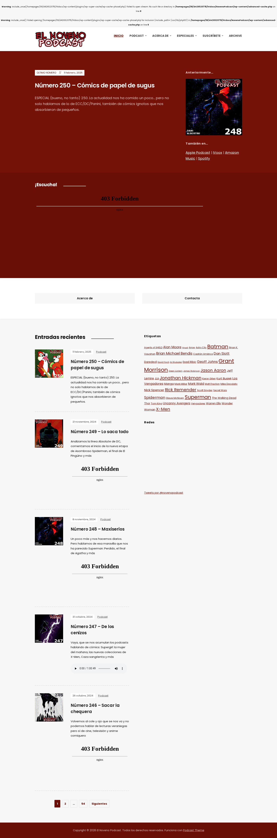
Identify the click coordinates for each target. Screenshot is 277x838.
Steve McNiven (175, 398)
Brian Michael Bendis (174, 353)
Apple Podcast (198, 152)
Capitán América (203, 353)
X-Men (163, 409)
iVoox (217, 152)
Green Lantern (176, 371)
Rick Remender (180, 390)
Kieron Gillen (209, 378)
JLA (157, 378)
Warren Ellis (213, 403)
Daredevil (150, 362)
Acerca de (160, 36)
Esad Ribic (189, 362)
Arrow (192, 347)
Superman (198, 397)
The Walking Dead (224, 398)
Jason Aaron (213, 370)
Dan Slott (222, 353)
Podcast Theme (193, 830)
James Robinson (191, 371)
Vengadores (198, 403)
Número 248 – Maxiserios (97, 529)
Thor (147, 403)
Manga (169, 384)
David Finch (163, 362)
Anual (185, 347)
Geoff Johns (207, 361)
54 (83, 804)
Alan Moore (172, 347)
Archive (235, 36)
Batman (217, 346)
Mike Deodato (228, 383)
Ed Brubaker (176, 362)
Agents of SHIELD (153, 347)
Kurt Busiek (224, 378)
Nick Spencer (154, 390)
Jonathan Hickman (180, 378)
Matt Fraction (212, 383)
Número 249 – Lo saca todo (100, 432)
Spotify (204, 158)
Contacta (192, 298)
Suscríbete (211, 36)
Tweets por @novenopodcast (163, 493)
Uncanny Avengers (176, 403)
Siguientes (99, 804)
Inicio (118, 36)
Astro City (201, 347)
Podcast (136, 36)
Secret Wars (220, 390)
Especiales (185, 36)
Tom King (156, 403)
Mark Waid (196, 383)
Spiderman (154, 397)
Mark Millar (180, 383)
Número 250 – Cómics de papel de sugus (95, 85)
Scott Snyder (205, 390)
